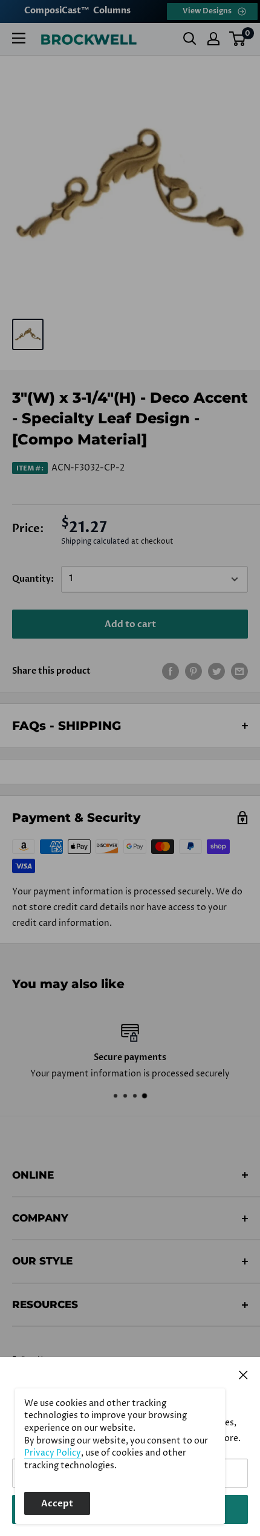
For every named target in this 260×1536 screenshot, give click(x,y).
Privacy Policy (52, 1453)
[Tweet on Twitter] (216, 671)
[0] (237, 38)
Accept (57, 1503)
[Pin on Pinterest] (193, 671)
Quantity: (33, 579)
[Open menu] (18, 38)
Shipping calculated (95, 541)
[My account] (213, 38)
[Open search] (190, 38)
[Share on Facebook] (170, 671)
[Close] (243, 1374)
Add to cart (130, 624)
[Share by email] (239, 671)
